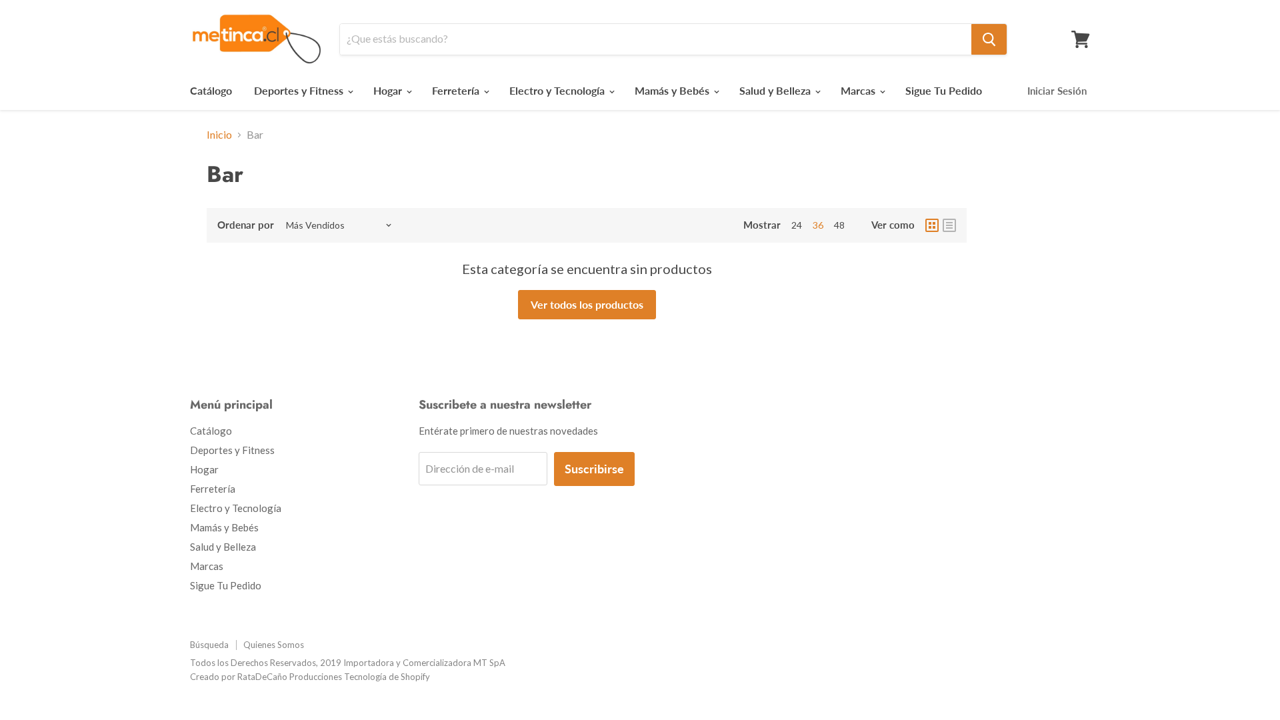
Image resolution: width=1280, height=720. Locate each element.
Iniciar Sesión (1057, 91)
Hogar (389, 90)
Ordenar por (245, 225)
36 (818, 225)
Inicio (219, 135)
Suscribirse (594, 468)
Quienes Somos (273, 644)
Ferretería (457, 90)
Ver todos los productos (587, 304)
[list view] (949, 225)
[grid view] (932, 225)
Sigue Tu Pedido (943, 90)
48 (839, 225)
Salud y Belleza (776, 90)
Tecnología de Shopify (387, 676)
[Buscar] (989, 39)
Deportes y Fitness (300, 90)
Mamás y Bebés (673, 90)
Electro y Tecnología (558, 90)
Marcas (859, 90)
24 (796, 225)
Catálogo (211, 90)
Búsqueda (209, 644)
